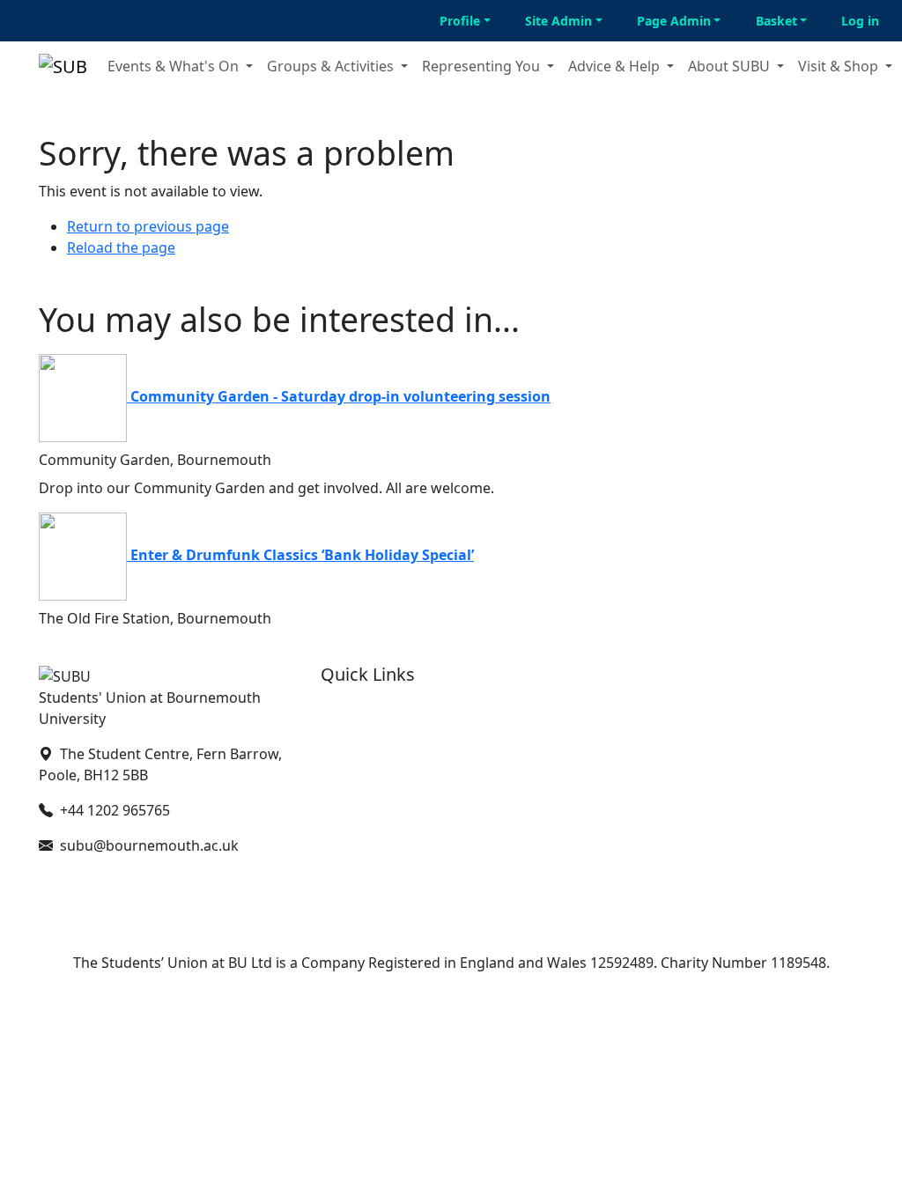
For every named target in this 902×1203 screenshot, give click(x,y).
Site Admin (558, 20)
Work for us (360, 794)
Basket (776, 20)
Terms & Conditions (386, 822)
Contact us (356, 738)
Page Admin (674, 20)
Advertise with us (378, 766)
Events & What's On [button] (174, 66)
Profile (460, 20)
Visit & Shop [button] (840, 66)
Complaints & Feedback (399, 850)
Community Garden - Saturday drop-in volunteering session (340, 396)
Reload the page (121, 247)
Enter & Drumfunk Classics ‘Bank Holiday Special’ (302, 555)
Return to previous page (148, 226)
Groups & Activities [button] (332, 66)
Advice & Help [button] (615, 66)
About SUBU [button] (730, 66)
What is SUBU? (369, 710)
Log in (860, 20)
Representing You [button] (482, 66)
